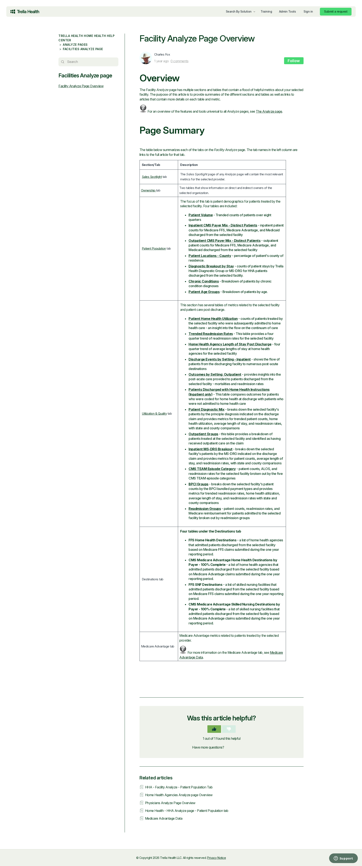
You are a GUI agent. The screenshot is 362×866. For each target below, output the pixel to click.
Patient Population (154, 248)
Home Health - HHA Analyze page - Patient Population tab (186, 811)
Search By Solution (239, 11)
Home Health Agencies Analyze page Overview (179, 795)
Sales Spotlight (152, 177)
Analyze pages (75, 44)
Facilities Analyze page (83, 49)
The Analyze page (269, 111)
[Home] (24, 11)
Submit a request (335, 11)
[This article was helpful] (214, 729)
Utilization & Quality (154, 413)
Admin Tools (287, 11)
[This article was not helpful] (229, 729)
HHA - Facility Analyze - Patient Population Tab (179, 787)
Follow (294, 61)
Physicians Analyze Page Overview (170, 803)
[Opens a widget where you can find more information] (326, 858)
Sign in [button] (308, 11)
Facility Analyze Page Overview (80, 86)
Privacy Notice (216, 857)
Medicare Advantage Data (163, 818)
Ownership (148, 190)
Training (266, 11)
